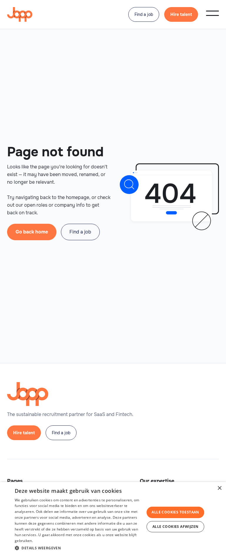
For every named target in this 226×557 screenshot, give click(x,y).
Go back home (32, 232)
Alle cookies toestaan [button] (175, 512)
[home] (19, 14)
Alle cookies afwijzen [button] (175, 526)
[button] (212, 13)
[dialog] (113, 519)
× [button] (219, 488)
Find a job (143, 14)
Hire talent (181, 14)
